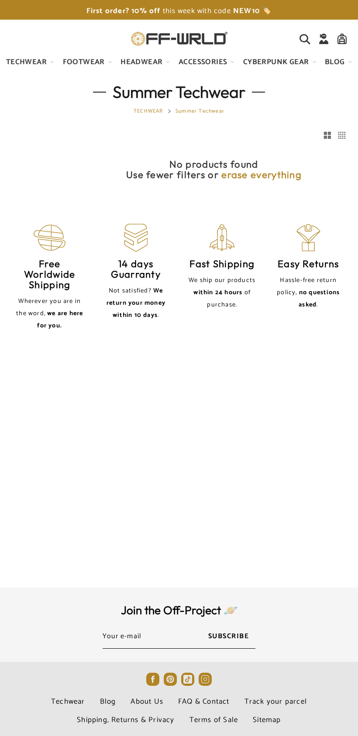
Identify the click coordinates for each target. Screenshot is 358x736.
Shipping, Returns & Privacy (125, 720)
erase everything (261, 175)
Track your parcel (275, 701)
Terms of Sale (213, 720)
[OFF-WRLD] (179, 38)
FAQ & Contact (204, 701)
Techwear (68, 701)
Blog (108, 701)
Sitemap (267, 720)
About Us (147, 701)
